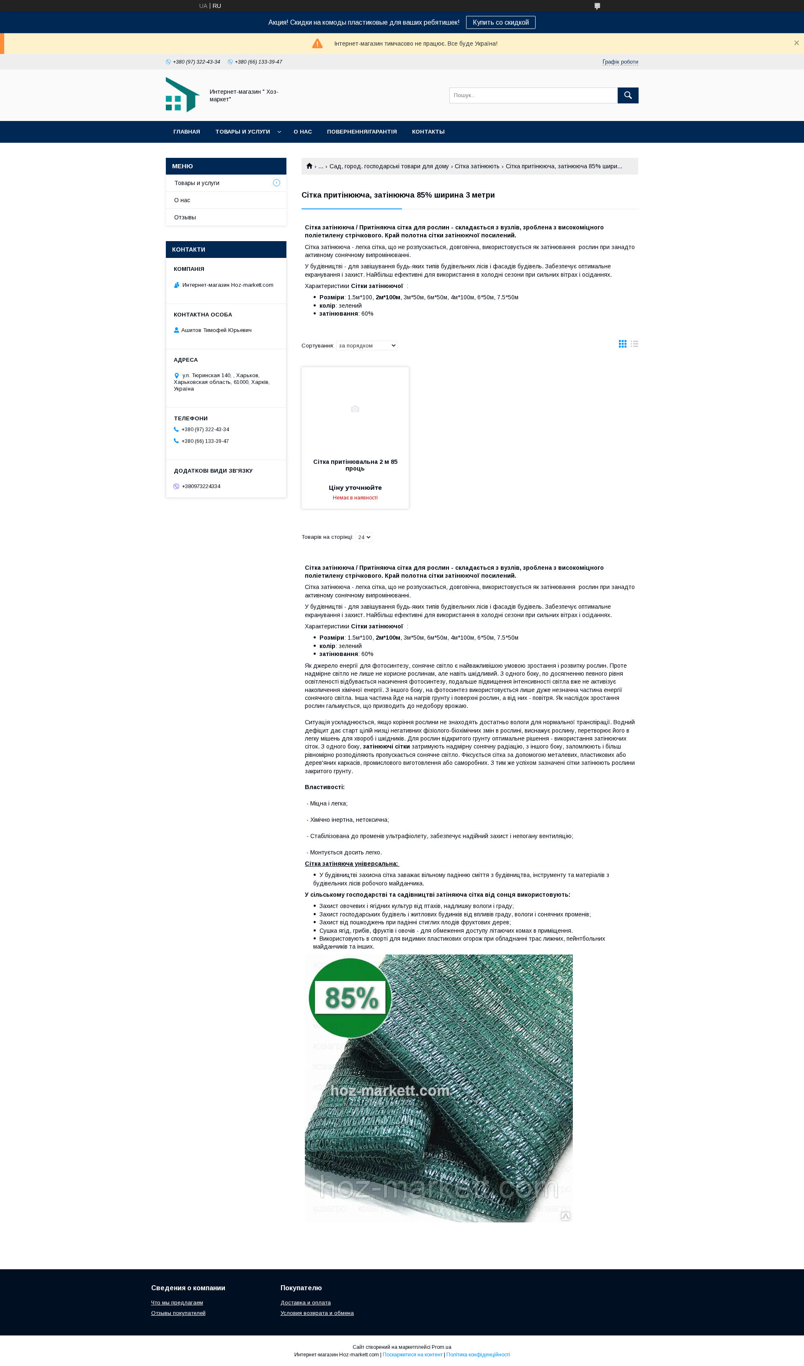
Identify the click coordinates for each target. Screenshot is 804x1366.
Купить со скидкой (501, 22)
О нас (303, 132)
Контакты (428, 132)
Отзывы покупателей (178, 1313)
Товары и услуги (242, 132)
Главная (186, 132)
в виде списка (634, 346)
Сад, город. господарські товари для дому (389, 166)
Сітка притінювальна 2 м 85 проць (355, 465)
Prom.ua (441, 1347)
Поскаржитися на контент (413, 1355)
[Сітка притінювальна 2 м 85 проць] (355, 409)
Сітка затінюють (477, 166)
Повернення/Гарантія (362, 132)
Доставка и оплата (306, 1302)
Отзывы (185, 217)
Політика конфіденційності (478, 1355)
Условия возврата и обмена (317, 1313)
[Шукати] (628, 95)
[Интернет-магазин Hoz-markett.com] (183, 110)
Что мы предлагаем (177, 1302)
